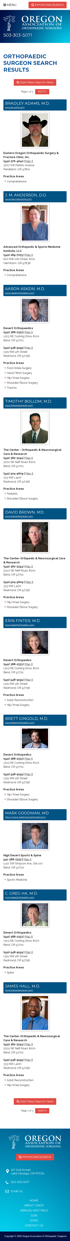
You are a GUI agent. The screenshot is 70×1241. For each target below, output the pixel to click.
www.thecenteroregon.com (19, 405)
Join (34, 1215)
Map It (29, 161)
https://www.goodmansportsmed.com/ (25, 817)
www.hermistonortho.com (18, 199)
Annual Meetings (34, 1210)
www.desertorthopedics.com (19, 293)
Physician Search (49, 5)
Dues (34, 1220)
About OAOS (34, 1205)
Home (34, 1200)
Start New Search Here (36, 82)
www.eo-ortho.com (15, 107)
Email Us (16, 1191)
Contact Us (34, 1225)
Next (41, 91)
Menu (11, 5)
